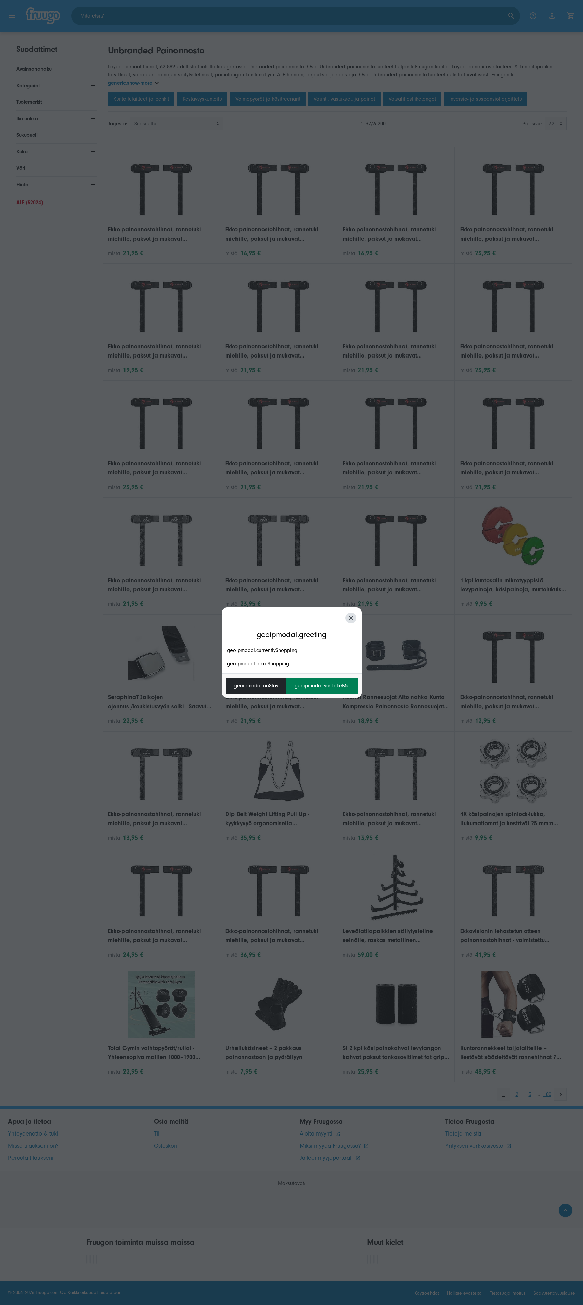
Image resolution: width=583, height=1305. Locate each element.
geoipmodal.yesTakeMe (322, 686)
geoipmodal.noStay (256, 686)
